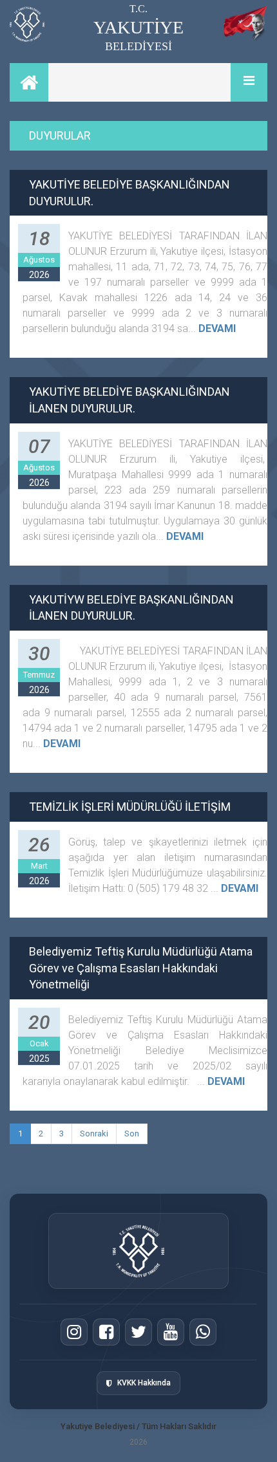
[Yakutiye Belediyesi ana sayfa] (139, 1251)
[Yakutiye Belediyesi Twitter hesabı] (138, 1332)
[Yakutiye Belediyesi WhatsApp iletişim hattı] (202, 1332)
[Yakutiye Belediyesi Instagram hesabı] (74, 1332)
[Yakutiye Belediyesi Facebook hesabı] (106, 1332)
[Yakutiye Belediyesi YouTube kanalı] (170, 1332)
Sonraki (94, 1133)
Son (131, 1133)
